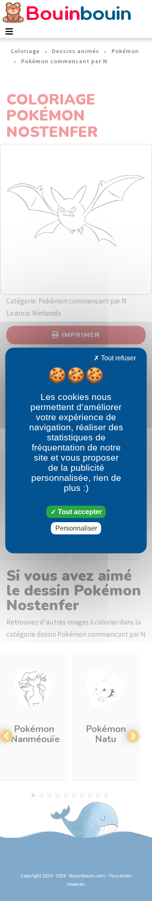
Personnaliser (76, 528)
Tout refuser (117, 358)
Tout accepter (79, 511)
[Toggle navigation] (9, 31)
